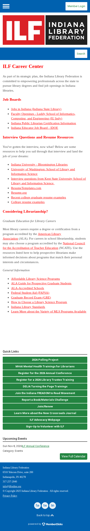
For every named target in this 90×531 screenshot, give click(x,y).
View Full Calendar (74, 456)
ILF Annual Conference (35, 446)
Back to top (43, 515)
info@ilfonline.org (12, 486)
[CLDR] (45, 30)
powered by (35, 524)
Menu (6, 6)
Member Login (76, 6)
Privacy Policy (10, 495)
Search (81, 53)
